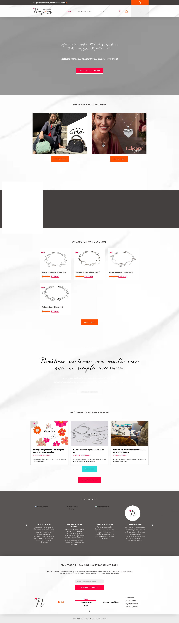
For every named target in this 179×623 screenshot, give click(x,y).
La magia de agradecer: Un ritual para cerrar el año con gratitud (48, 451)
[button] (140, 3)
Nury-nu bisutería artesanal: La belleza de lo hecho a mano (129, 451)
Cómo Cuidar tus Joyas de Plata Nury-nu (89, 451)
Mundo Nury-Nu (85, 11)
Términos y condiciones (111, 602)
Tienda (101, 11)
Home (69, 11)
